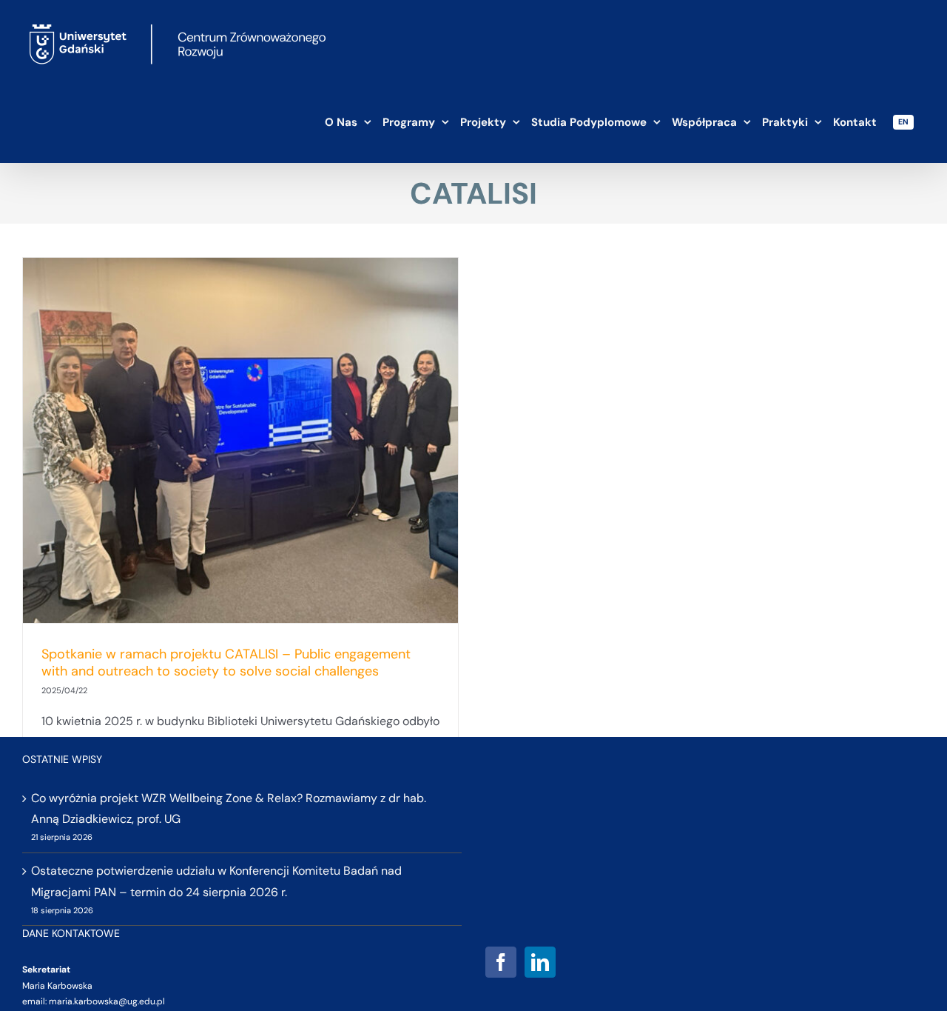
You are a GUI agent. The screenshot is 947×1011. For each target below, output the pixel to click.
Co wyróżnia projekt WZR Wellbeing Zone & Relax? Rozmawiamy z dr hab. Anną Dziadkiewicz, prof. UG (228, 808)
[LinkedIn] (540, 962)
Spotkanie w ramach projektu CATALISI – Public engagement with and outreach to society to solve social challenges (226, 662)
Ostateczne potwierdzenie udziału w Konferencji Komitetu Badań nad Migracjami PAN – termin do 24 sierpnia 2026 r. (216, 881)
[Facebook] (500, 962)
